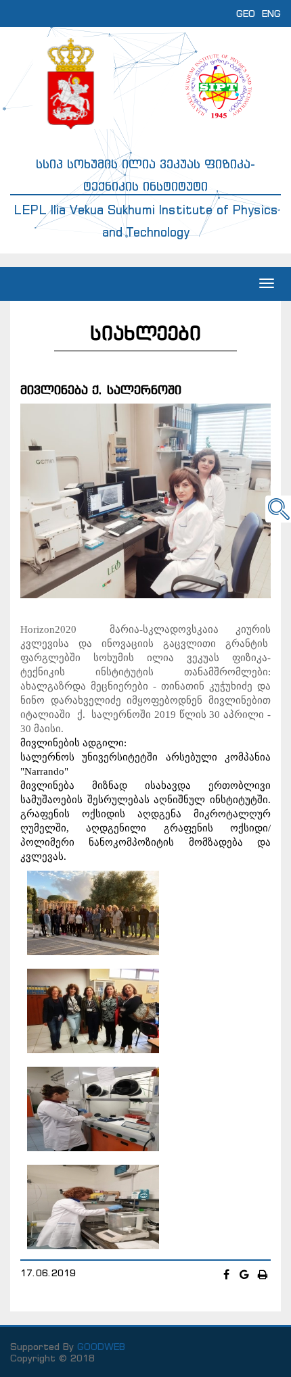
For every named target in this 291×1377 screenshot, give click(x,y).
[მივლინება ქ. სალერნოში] (145, 500)
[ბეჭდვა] (263, 1274)
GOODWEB (101, 1346)
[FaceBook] (228, 1274)
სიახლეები (145, 333)
